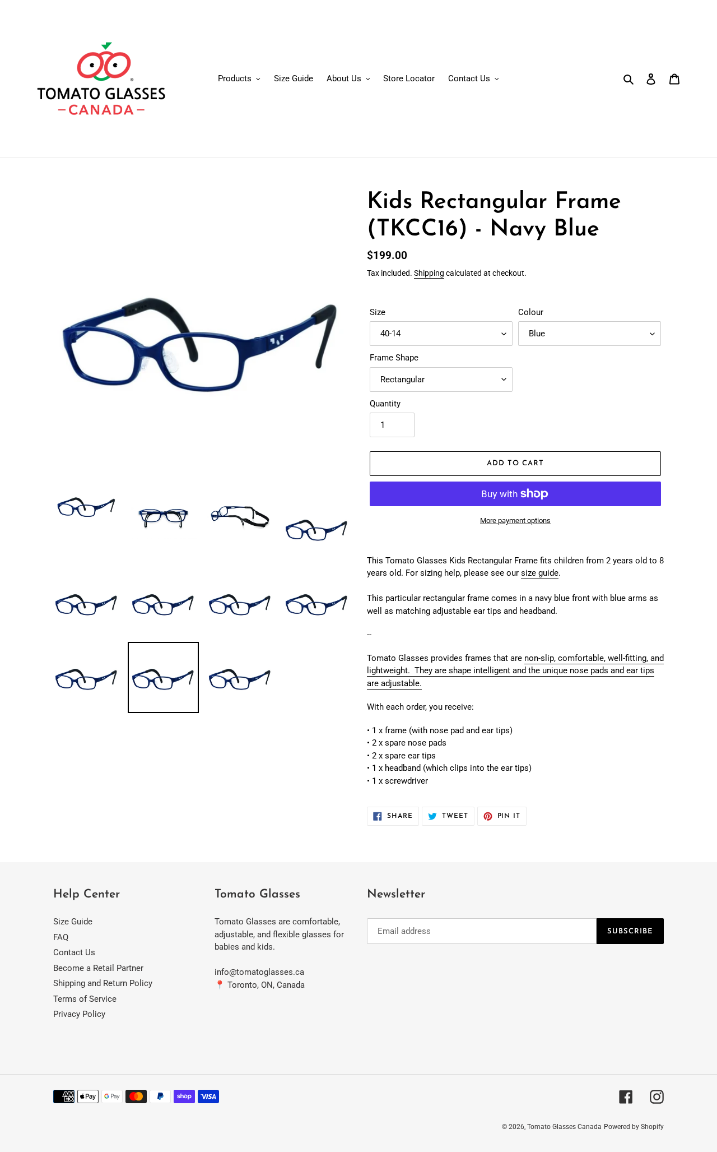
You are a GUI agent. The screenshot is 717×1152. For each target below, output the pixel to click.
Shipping (429, 273)
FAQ (60, 937)
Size (377, 312)
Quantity (385, 404)
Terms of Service (85, 999)
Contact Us (74, 952)
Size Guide (72, 922)
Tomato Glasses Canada (564, 1127)
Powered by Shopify (634, 1127)
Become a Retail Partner (98, 968)
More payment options (515, 520)
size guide (539, 573)
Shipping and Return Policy (102, 983)
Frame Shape (394, 358)
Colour (530, 312)
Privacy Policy (79, 1014)
